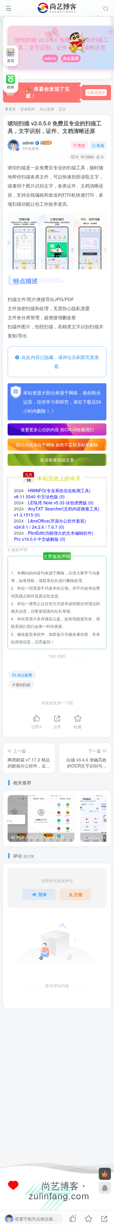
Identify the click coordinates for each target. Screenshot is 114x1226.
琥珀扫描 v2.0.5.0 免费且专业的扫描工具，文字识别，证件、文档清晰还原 (55, 127)
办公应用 (71, 58)
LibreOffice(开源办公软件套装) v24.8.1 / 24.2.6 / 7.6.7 (50, 524)
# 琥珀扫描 (21, 684)
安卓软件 (27, 108)
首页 (12, 108)
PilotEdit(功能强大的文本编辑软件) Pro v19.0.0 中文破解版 (53, 536)
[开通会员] (105, 1174)
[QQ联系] (105, 1188)
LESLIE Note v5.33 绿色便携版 (61, 503)
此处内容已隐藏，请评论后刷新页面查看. (59, 361)
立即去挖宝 (96, 92)
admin (50, 58)
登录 (42, 894)
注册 (78, 894)
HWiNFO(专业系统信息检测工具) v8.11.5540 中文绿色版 (52, 493)
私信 (100, 145)
